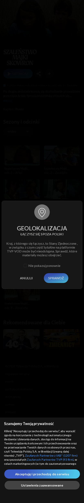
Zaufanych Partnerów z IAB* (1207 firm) (51, 455)
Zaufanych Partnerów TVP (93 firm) (50, 459)
